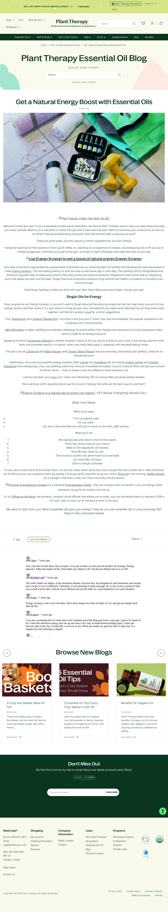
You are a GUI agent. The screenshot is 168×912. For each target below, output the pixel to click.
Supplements (119, 37)
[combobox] (117, 23)
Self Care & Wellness (39, 539)
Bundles (149, 37)
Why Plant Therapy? (96, 837)
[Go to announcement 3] (59, 8)
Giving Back (92, 841)
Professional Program (119, 843)
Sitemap (158, 895)
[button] (149, 4)
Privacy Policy (115, 891)
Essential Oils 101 (95, 845)
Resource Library (95, 853)
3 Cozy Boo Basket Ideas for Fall (26, 705)
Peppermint (19, 319)
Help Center (9, 867)
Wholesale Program (123, 837)
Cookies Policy (133, 891)
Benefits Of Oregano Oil (137, 703)
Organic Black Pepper (81, 351)
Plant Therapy (29, 893)
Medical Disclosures (141, 895)
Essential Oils (22, 37)
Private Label (120, 849)
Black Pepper (53, 351)
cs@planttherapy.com (14, 844)
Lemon (84, 362)
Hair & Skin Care (67, 37)
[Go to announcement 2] (55, 8)
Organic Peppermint (44, 319)
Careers (62, 844)
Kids (86, 37)
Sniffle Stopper (156, 474)
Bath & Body (44, 37)
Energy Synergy (129, 259)
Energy (122, 474)
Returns (35, 845)
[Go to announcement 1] (51, 8)
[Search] (134, 23)
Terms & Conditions (153, 891)
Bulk (136, 37)
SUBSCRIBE (111, 792)
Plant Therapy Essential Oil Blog (65, 45)
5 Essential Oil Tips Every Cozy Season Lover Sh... (81, 705)
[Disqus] (84, 596)
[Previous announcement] (9, 6)
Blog (88, 849)
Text (91, 777)
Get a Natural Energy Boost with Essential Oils (105, 45)
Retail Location (66, 840)
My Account (37, 837)
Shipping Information (41, 841)
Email (80, 777)
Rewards (35, 849)
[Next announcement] (100, 6)
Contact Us (9, 874)
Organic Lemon (134, 362)
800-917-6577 (19, 837)
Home (100, 37)
